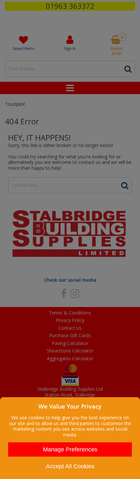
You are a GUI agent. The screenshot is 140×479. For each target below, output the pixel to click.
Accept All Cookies (70, 466)
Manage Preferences (70, 449)
